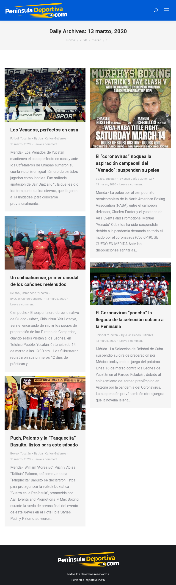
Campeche (29, 293)
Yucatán (25, 138)
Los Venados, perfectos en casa (44, 130)
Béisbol (15, 293)
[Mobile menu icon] (166, 10)
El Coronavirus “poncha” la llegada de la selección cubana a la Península (130, 319)
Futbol (14, 138)
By (50, 138)
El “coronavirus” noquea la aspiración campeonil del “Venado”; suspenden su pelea (127, 163)
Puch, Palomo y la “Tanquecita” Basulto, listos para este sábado (44, 441)
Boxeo (100, 178)
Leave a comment (45, 144)
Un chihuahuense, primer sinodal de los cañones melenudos (44, 281)
